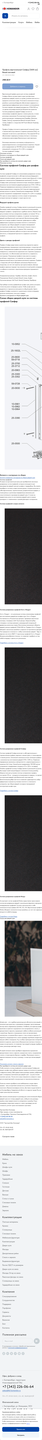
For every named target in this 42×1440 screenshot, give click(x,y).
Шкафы (5, 1171)
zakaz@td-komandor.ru (7, 1118)
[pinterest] (23, 1353)
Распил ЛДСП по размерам (12, 1265)
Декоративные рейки (10, 1253)
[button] (28, 8)
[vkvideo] (11, 1353)
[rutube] (15, 1353)
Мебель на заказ (12, 1154)
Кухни (4, 1163)
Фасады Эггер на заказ (11, 1273)
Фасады (5, 1249)
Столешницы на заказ (10, 1281)
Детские (5, 1191)
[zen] (19, 1353)
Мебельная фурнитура (10, 1238)
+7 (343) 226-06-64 (34, 3)
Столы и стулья (8, 1199)
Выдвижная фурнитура (10, 1261)
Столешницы (7, 1230)
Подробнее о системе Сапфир (9, 790)
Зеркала (5, 1210)
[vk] (7, 1353)
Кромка (5, 1226)
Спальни (5, 1183)
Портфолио (6, 1308)
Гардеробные (7, 1179)
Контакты (6, 1328)
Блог (4, 1324)
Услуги (21, 22)
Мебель (29, 22)
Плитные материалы (10, 1222)
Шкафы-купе (7, 1167)
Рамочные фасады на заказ (12, 1277)
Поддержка (6, 1304)
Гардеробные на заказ (10, 1285)
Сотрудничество (8, 1300)
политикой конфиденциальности (17, 1347)
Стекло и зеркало (9, 1257)
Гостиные (5, 1187)
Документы (6, 1316)
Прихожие (6, 1175)
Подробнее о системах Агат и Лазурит (11, 643)
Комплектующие (9, 22)
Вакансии (6, 1320)
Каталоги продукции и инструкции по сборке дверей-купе (17, 477)
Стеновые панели (9, 1202)
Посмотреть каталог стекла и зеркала (12, 1064)
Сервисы (5, 1312)
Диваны (5, 1206)
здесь (28, 1423)
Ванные (5, 1195)
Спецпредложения (9, 1296)
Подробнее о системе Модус (8, 916)
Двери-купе (6, 1245)
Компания (8, 1291)
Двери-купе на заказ (10, 1269)
